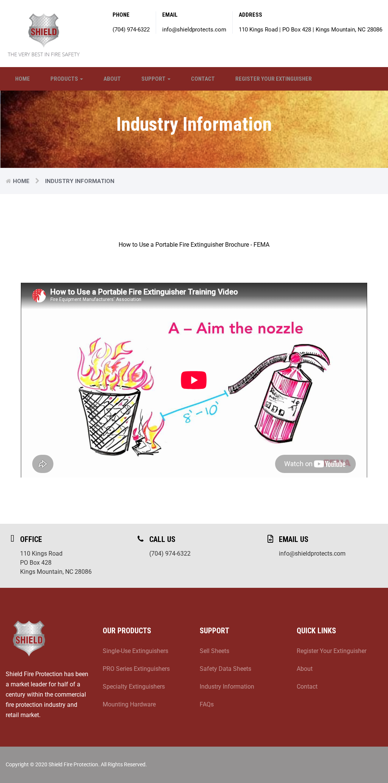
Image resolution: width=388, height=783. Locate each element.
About (112, 78)
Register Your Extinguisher (273, 78)
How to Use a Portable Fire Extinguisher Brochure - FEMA (194, 244)
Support (154, 78)
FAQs (207, 704)
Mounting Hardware (129, 704)
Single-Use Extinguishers (135, 651)
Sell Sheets (214, 651)
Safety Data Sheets (225, 668)
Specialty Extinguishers (134, 686)
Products (64, 78)
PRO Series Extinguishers (136, 668)
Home (22, 78)
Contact (203, 78)
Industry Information (227, 686)
